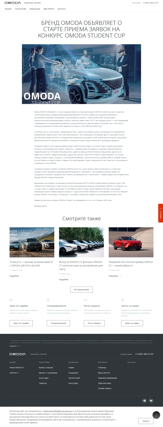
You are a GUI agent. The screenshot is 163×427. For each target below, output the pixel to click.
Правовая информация (107, 378)
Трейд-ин (43, 383)
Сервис (71, 367)
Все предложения (81, 289)
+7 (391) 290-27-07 (150, 3)
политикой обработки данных (57, 411)
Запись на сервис (132, 323)
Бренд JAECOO (104, 373)
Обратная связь (104, 383)
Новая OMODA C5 (17, 367)
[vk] (151, 400)
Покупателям (20, 9)
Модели (8, 9)
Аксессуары (43, 378)
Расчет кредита (94, 323)
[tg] (144, 400)
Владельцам (35, 9)
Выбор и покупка (46, 367)
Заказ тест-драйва (21, 323)
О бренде (102, 367)
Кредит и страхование (48, 373)
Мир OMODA (49, 9)
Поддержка (73, 373)
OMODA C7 (14, 373)
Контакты (62, 9)
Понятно (146, 421)
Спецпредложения (58, 323)
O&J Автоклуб (74, 378)
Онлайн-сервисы (104, 388)
